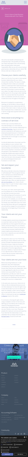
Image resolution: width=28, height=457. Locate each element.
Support (3, 435)
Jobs (15, 397)
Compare (16, 382)
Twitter (18, 434)
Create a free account (13, 357)
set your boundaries (6, 182)
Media (2, 404)
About (2, 397)
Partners (16, 402)
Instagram (21, 434)
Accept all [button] (7, 454)
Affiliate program (18, 404)
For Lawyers (4, 422)
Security (16, 380)
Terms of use (4, 402)
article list (7, 8)
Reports (3, 387)
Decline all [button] (20, 454)
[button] (14, 452)
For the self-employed (6, 419)
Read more (9, 442)
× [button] (26, 437)
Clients (3, 380)
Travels (16, 378)
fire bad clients (5, 316)
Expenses (16, 375)
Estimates (3, 384)
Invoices (3, 378)
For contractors (18, 415)
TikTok (24, 434)
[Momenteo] (3, 2)
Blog (2, 433)
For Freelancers (5, 415)
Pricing (3, 375)
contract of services (6, 129)
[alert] (14, 446)
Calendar (3, 382)
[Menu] (25, 2)
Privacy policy (4, 400)
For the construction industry (19, 418)
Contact (16, 400)
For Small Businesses (6, 417)
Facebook (15, 434)
